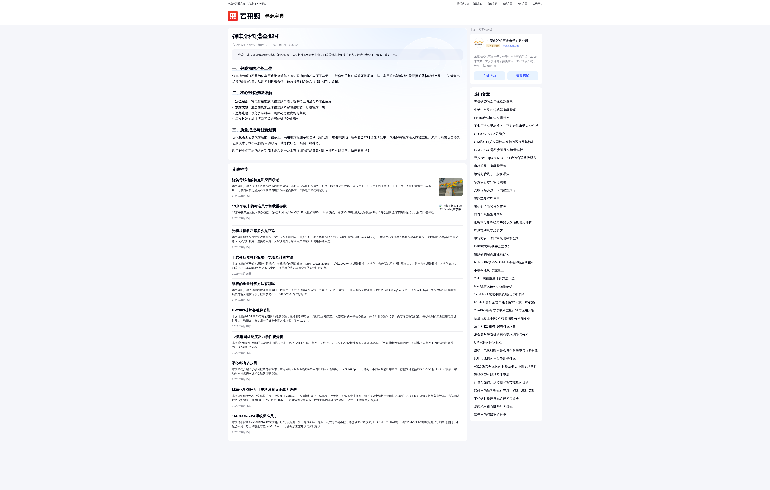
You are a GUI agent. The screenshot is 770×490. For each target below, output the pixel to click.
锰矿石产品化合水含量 (490, 206)
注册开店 (537, 3)
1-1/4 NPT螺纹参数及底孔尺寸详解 (499, 294)
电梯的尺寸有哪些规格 (490, 166)
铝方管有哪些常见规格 (490, 182)
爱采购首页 (463, 3)
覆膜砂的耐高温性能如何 (491, 254)
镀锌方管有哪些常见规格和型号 (496, 238)
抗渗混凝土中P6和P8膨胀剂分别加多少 (502, 318)
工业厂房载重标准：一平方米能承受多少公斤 (506, 126)
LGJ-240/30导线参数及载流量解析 (498, 150)
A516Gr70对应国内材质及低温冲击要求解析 (505, 366)
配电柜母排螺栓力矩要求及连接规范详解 (503, 222)
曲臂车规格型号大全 (488, 214)
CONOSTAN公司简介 (489, 134)
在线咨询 (489, 75)
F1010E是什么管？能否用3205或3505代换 (504, 302)
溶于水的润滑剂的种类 (490, 414)
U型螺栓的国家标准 (488, 342)
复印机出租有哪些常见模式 (493, 406)
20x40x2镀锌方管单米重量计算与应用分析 (504, 310)
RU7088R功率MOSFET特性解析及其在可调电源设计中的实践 (505, 264)
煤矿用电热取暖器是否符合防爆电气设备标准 (506, 350)
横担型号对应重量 (487, 198)
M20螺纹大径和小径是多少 (493, 286)
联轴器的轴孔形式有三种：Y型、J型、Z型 (504, 390)
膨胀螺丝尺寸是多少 (488, 230)
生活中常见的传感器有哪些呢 (495, 110)
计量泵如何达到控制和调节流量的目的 (501, 382)
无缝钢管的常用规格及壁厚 (493, 101)
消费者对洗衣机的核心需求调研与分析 (501, 334)
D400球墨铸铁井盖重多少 (492, 246)
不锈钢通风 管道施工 (489, 270)
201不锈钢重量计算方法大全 (494, 278)
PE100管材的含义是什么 (492, 118)
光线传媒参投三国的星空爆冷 (495, 190)
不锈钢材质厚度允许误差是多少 (496, 398)
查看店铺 (522, 75)
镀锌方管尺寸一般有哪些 (491, 174)
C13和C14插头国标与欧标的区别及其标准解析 (505, 143)
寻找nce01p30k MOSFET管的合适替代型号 (505, 158)
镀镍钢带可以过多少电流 (491, 374)
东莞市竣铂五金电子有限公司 (507, 40)
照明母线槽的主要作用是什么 (495, 358)
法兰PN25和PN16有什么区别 (495, 326)
